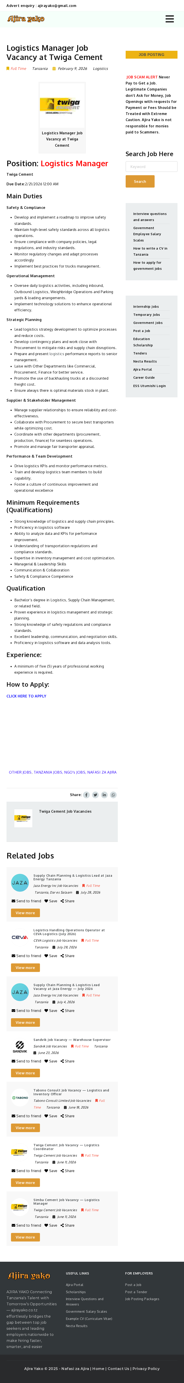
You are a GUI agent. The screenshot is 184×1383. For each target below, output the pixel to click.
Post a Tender (136, 1292)
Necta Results (145, 361)
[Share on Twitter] (95, 795)
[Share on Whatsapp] (113, 795)
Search (140, 181)
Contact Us (119, 1369)
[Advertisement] (62, 734)
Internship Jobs (146, 306)
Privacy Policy (146, 1369)
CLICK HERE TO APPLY (26, 696)
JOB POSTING (151, 55)
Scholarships (76, 1292)
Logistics (100, 68)
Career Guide (144, 377)
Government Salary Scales (86, 1311)
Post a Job (141, 331)
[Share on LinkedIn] (104, 795)
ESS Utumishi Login (149, 386)
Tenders (140, 353)
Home (98, 1369)
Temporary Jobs (146, 314)
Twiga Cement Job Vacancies (65, 811)
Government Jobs (148, 323)
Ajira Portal (142, 369)
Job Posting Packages (142, 1299)
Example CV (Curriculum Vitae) (89, 1319)
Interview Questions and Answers (85, 1301)
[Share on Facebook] (86, 795)
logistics (57, 354)
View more (25, 913)
